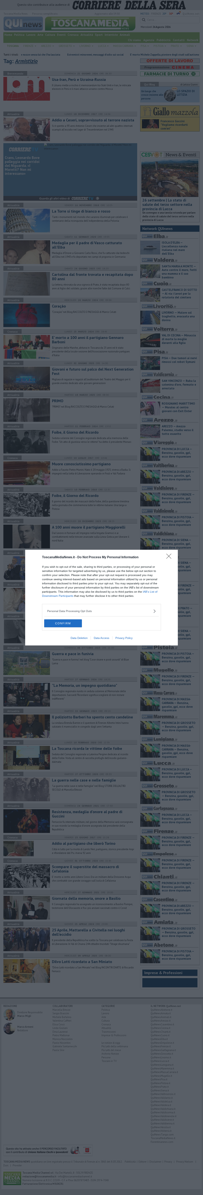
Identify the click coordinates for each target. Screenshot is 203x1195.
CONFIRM (63, 623)
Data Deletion (79, 638)
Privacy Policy (124, 638)
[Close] (170, 557)
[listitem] (101, 611)
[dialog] (101, 597)
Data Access (101, 638)
